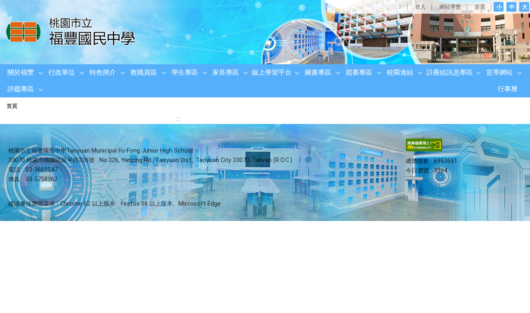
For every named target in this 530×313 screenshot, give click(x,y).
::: (399, 7)
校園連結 (400, 72)
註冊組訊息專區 (449, 72)
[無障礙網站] (424, 149)
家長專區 (225, 72)
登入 (420, 7)
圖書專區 (318, 72)
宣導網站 (499, 72)
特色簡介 (102, 72)
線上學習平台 (272, 72)
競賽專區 (359, 72)
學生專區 (184, 72)
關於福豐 (20, 72)
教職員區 (143, 72)
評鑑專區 (20, 89)
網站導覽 (450, 7)
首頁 (480, 7)
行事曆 (508, 89)
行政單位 (61, 72)
